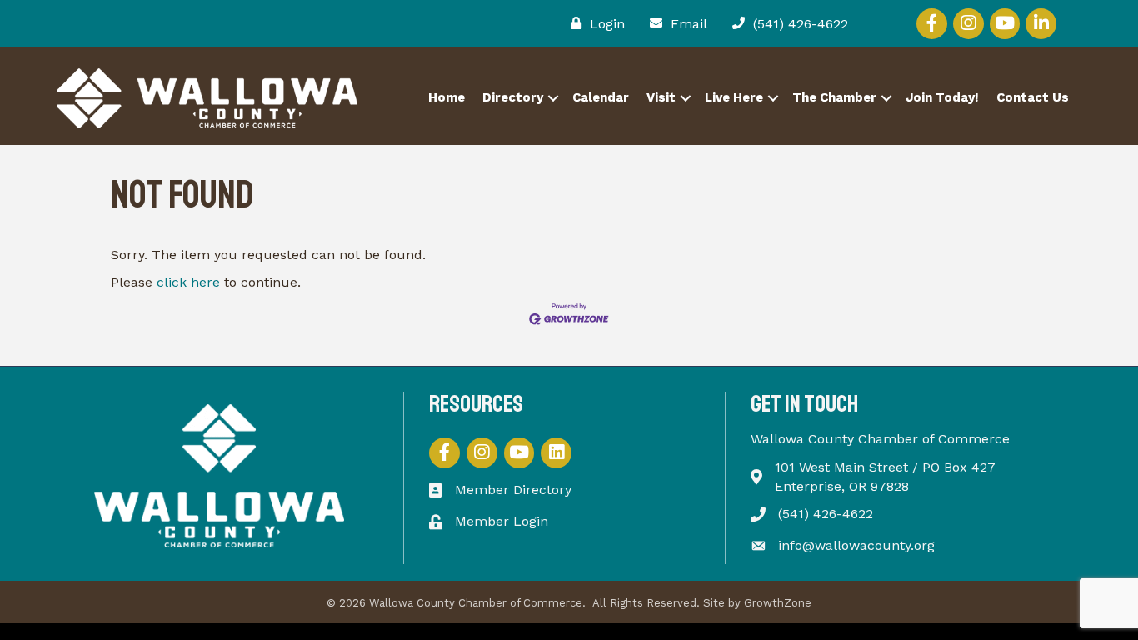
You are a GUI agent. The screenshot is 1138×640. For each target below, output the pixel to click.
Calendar (600, 97)
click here (188, 282)
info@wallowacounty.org (856, 545)
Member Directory (513, 490)
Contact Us (1032, 97)
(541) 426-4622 (825, 514)
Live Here (734, 97)
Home (446, 97)
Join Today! (942, 97)
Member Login (501, 521)
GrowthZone (777, 603)
